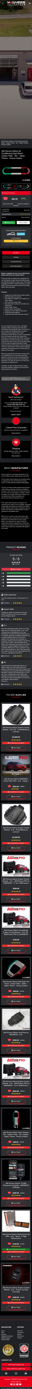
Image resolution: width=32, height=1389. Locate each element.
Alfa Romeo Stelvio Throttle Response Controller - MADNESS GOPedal (16, 1185)
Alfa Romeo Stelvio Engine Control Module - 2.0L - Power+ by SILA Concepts (16, 1289)
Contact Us (20, 1332)
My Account (20, 1336)
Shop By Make (5, 1339)
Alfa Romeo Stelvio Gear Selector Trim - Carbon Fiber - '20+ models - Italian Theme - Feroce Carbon (16, 1134)
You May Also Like (16, 261)
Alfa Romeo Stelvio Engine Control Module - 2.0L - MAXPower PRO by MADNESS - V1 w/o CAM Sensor (16, 881)
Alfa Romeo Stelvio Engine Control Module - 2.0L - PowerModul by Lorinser (16, 829)
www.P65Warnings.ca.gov (21, 379)
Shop (2, 1332)
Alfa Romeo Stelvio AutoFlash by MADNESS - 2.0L (16, 1033)
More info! (27, 210)
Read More (15, 433)
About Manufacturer (16, 266)
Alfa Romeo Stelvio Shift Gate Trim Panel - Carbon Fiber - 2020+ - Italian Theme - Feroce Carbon (16, 983)
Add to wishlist (23, 222)
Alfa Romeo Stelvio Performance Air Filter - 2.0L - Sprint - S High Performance (16, 1236)
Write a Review (16, 569)
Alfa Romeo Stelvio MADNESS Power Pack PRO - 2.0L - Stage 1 (16, 780)
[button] (28, 171)
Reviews (16, 257)
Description (16, 253)
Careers (19, 1338)
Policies (19, 1334)
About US (20, 1331)
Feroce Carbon (25, 217)
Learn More (21, 234)
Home (3, 1331)
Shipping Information (7, 1336)
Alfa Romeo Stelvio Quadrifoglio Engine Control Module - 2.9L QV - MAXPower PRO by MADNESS (16, 932)
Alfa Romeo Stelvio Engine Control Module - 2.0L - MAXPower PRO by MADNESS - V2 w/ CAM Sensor (16, 1083)
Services (3, 1334)
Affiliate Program (6, 1338)
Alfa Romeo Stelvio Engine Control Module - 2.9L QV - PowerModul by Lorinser (16, 729)
